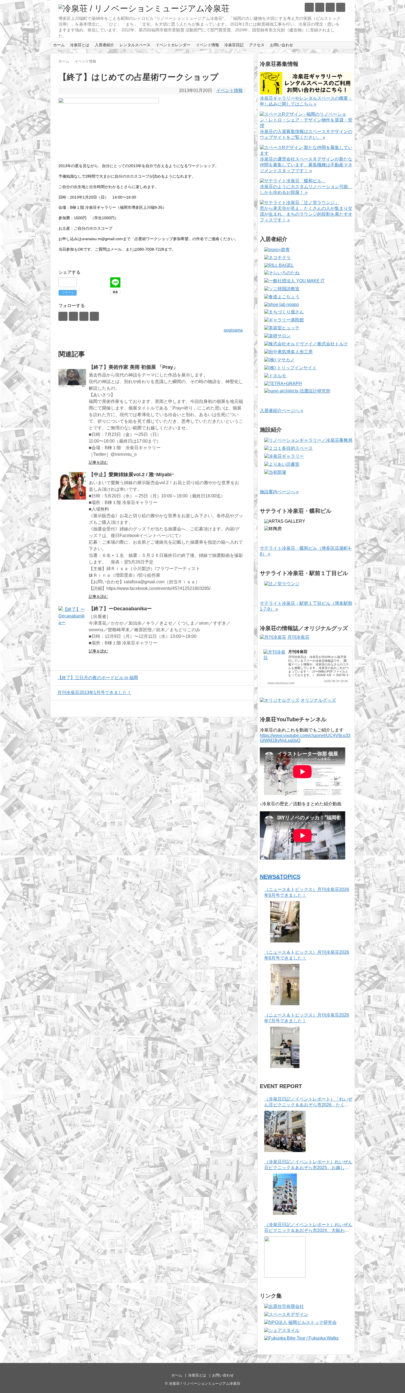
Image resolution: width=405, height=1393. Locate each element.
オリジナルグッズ (318, 700)
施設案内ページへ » (279, 491)
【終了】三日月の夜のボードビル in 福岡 (97, 677)
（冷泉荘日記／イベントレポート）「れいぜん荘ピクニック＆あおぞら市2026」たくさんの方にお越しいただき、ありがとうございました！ (308, 1102)
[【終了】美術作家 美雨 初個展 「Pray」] (72, 378)
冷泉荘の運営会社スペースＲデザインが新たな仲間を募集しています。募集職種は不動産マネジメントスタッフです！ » (306, 165)
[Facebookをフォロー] (319, 7)
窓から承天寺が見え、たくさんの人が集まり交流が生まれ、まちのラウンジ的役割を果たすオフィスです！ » (306, 214)
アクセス (256, 45)
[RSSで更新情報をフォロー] (340, 7)
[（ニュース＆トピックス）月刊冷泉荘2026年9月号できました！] (285, 921)
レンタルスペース (135, 45)
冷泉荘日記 (234, 45)
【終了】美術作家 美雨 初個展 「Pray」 (133, 367)
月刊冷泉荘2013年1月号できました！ (94, 692)
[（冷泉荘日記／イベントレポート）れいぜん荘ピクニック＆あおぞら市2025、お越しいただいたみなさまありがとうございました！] (285, 1194)
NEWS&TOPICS (280, 877)
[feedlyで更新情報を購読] (330, 7)
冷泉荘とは (79, 45)
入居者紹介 (104, 45)
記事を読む (98, 462)
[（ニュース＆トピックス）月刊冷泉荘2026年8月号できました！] (285, 984)
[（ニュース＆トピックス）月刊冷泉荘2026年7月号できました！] (285, 1047)
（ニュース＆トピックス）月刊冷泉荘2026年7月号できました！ (306, 1018)
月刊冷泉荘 (298, 637)
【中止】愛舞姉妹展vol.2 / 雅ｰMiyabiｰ (131, 474)
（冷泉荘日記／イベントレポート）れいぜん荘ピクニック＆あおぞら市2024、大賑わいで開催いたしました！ (308, 1228)
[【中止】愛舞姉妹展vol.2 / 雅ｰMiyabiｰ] (72, 486)
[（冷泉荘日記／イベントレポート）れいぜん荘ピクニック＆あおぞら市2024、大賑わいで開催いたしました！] (285, 1257)
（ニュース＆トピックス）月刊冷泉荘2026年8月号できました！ (306, 955)
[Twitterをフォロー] (309, 7)
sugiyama (233, 330)
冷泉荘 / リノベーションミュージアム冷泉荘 (204, 1383)
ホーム (59, 45)
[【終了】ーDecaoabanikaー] (72, 620)
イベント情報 (207, 45)
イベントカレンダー (173, 45)
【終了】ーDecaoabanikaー (120, 608)
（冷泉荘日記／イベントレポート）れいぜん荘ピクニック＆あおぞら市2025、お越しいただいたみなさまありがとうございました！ (308, 1165)
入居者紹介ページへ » (281, 410)
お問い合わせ (281, 45)
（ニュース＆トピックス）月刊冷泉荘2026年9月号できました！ (306, 892)
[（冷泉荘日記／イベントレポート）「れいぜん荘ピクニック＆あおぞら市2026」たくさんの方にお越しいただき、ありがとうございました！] (285, 1131)
